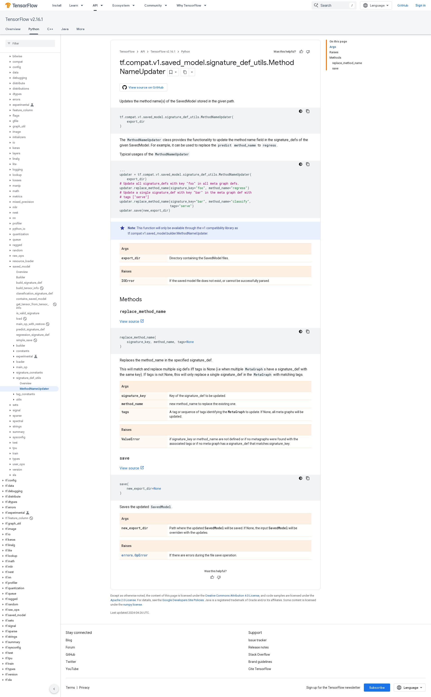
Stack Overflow (259, 654)
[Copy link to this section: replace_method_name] (170, 311)
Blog (69, 640)
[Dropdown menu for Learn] (83, 5)
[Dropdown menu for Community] (167, 5)
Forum (70, 647)
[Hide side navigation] (54, 688)
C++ (50, 29)
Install (56, 5)
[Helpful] (301, 51)
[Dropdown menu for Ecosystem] (135, 5)
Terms (70, 687)
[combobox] (334, 5)
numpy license (132, 604)
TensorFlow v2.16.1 (24, 19)
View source (129, 321)
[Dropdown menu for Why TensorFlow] (206, 5)
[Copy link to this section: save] (134, 458)
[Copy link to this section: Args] (133, 249)
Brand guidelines (260, 662)
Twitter (71, 662)
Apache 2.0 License (123, 600)
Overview (12, 29)
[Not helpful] (308, 51)
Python (34, 29)
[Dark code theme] (300, 111)
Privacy (84, 687)
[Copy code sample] (307, 111)
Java (64, 29)
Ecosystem (121, 5)
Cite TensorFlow (259, 669)
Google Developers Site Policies (183, 600)
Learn (73, 5)
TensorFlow (127, 51)
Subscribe (377, 688)
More (81, 29)
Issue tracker (257, 640)
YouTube (72, 669)
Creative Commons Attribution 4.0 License (232, 595)
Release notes (258, 647)
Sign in (421, 5)
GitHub (402, 5)
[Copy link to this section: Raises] (136, 271)
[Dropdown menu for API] (103, 5)
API (95, 5)
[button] (29, 56)
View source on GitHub (146, 87)
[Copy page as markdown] (185, 72)
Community (153, 5)
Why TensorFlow (189, 5)
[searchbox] (30, 43)
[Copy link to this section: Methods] (146, 300)
